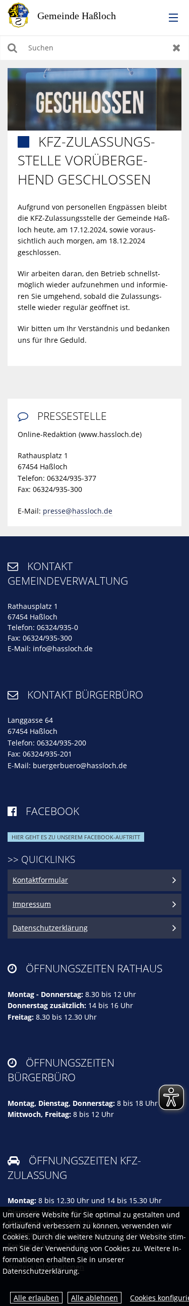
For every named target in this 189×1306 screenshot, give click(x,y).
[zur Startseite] (71, 14)
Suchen (12, 47)
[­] (170, 18)
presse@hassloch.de (77, 511)
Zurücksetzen (176, 47)
